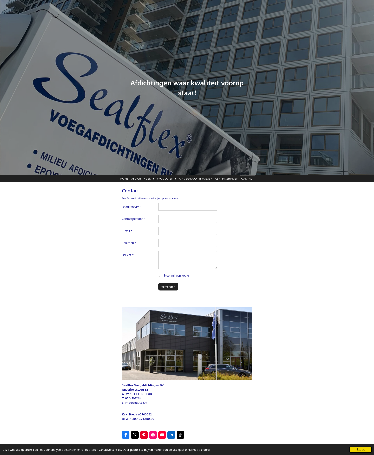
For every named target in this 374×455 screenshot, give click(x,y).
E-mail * (127, 231)
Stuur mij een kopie (176, 275)
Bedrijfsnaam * (132, 207)
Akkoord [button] (361, 449)
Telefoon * (129, 243)
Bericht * (128, 255)
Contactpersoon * (134, 219)
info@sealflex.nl (136, 402)
